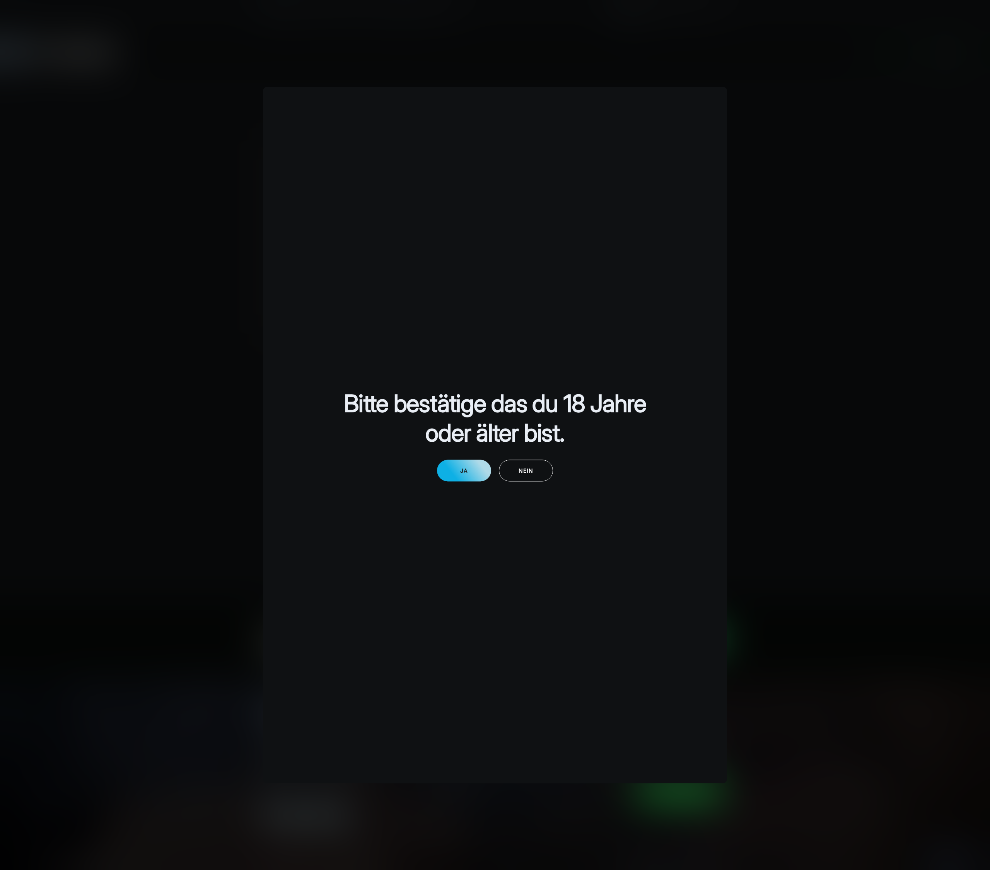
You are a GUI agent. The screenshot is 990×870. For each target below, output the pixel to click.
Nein (526, 470)
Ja (464, 470)
